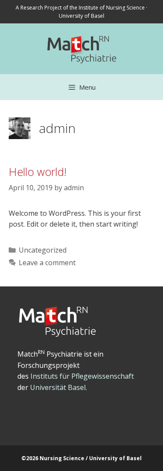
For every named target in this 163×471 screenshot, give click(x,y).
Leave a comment (47, 262)
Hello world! (38, 171)
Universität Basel (58, 387)
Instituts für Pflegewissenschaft (82, 376)
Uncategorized (43, 250)
